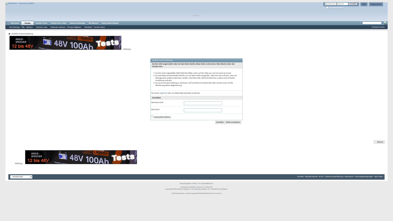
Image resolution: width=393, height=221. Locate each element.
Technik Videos (99, 27)
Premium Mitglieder (74, 27)
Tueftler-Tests (41, 23)
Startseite (15, 23)
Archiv (321, 177)
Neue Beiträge (14, 27)
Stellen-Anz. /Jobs (58, 23)
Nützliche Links (41, 27)
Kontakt (300, 177)
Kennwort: (155, 109)
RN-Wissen (93, 23)
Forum (27, 23)
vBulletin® (192, 187)
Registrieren (376, 4)
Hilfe (364, 4)
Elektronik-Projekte (110, 23)
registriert (163, 93)
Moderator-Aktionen (58, 27)
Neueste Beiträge (77, 23)
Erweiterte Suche (378, 27)
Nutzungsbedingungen (364, 177)
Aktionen (29, 27)
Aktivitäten (88, 27)
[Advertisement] (41, 1)
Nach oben (378, 177)
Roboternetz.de (311, 177)
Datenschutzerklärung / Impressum (339, 177)
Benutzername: (157, 102)
